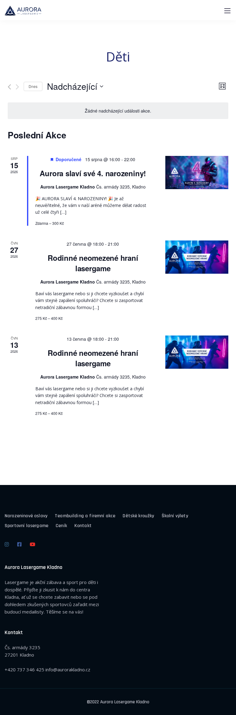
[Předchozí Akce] (9, 87)
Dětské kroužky (138, 516)
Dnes (33, 86)
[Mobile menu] (227, 10)
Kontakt (83, 525)
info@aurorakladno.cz (67, 669)
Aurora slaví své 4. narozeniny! (93, 173)
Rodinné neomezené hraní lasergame (93, 262)
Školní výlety (175, 516)
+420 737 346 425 (24, 669)
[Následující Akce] (17, 87)
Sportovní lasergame (26, 525)
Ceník (61, 525)
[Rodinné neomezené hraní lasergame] (197, 257)
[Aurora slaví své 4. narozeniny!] (197, 172)
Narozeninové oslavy (26, 516)
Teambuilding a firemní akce (85, 516)
